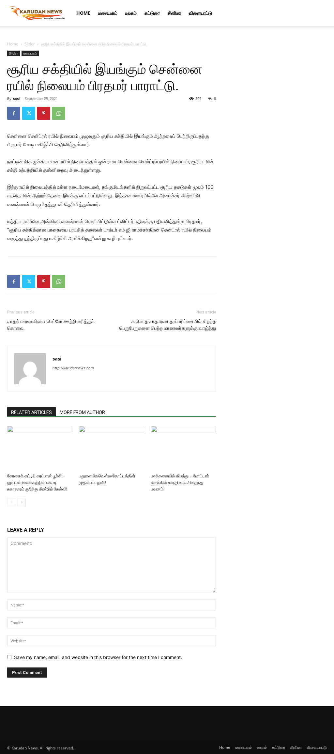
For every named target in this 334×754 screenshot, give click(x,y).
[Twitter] (28, 113)
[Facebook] (13, 113)
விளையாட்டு (200, 13)
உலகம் (131, 13)
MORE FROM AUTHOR (82, 412)
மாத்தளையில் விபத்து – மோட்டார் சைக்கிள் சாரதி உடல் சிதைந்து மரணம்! (180, 482)
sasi (16, 98)
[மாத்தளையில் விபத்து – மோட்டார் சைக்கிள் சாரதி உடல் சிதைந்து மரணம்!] (183, 448)
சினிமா (174, 13)
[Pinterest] (43, 113)
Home (83, 13)
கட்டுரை (152, 13)
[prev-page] (11, 502)
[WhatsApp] (58, 113)
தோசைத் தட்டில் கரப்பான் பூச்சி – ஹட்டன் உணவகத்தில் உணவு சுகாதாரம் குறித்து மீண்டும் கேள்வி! (37, 482)
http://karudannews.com (73, 368)
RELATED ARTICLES (31, 412)
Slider (29, 44)
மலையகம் (107, 13)
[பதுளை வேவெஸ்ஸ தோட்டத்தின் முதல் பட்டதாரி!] (111, 448)
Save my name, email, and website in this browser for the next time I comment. (98, 657)
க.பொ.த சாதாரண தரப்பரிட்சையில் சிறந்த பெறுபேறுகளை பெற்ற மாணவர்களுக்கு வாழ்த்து (167, 324)
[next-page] (22, 502)
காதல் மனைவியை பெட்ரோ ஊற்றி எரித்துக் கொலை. (51, 324)
